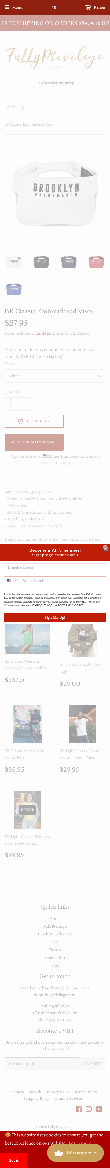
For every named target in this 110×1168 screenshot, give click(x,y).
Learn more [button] (80, 1143)
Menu (17, 7)
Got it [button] (14, 1160)
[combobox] (11, 580)
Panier (99, 7)
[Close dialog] (105, 548)
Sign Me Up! (55, 617)
